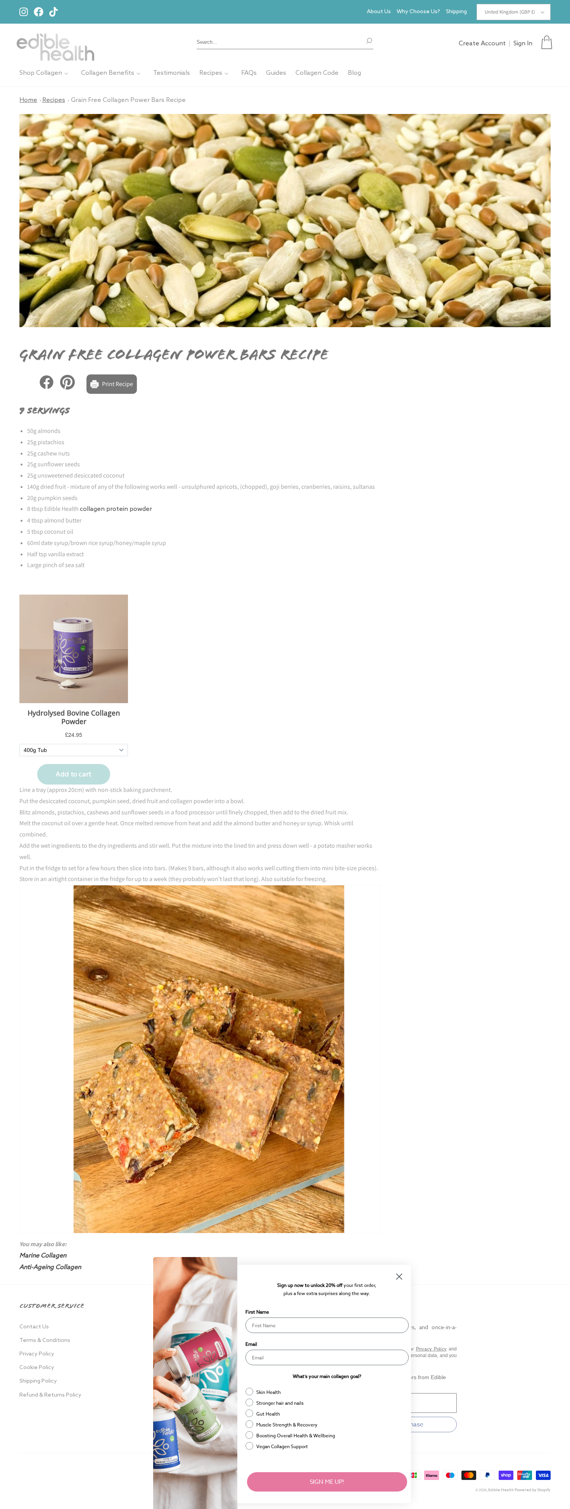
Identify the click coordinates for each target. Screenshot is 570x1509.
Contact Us (34, 1327)
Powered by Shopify (533, 1490)
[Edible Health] (55, 42)
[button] (546, 42)
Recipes (210, 73)
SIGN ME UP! (327, 1482)
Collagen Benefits (107, 73)
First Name (257, 1312)
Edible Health (501, 1490)
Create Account (482, 43)
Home (28, 100)
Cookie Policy (36, 1367)
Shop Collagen (40, 73)
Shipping (456, 12)
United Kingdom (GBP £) (510, 12)
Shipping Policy (38, 1381)
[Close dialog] (399, 1276)
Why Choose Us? (418, 12)
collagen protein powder (116, 509)
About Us (379, 12)
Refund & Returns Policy (50, 1395)
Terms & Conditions (44, 1340)
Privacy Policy (36, 1354)
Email (251, 1344)
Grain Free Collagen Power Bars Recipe (128, 100)
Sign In (522, 43)
